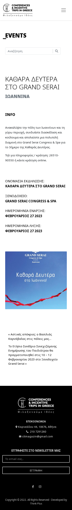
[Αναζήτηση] (56, 51)
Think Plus (36, 503)
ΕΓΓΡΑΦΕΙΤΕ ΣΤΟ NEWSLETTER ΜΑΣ (36, 450)
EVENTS (15, 35)
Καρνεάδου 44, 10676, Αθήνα (37, 427)
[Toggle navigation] (63, 10)
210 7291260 (37, 431)
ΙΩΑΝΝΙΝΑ (17, 96)
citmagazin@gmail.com (37, 436)
